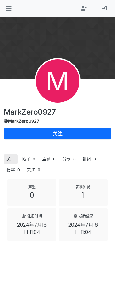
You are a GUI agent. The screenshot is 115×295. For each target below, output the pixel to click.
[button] (8, 8)
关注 (58, 134)
